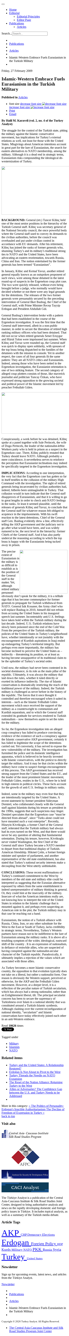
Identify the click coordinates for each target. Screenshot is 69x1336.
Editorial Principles (28, 16)
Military (14, 1043)
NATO (13, 1050)
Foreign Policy (44, 1243)
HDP (60, 1244)
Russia (48, 1250)
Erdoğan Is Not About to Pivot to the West (34, 1072)
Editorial (14, 13)
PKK (38, 1249)
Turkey (14, 1256)
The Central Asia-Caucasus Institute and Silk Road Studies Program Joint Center (36, 1329)
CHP (24, 1235)
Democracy (34, 1235)
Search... (7, 33)
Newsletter (8, 1284)
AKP (11, 1233)
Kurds (7, 1250)
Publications (16, 23)
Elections (48, 1235)
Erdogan (16, 1242)
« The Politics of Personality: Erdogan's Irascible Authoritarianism (33, 1107)
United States (35, 1258)
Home (13, 9)
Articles (21, 26)
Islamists (14, 1047)
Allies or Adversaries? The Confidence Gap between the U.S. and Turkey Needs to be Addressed (35, 1092)
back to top (8, 1116)
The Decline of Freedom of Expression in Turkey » (33, 1111)
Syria (57, 1250)
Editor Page (24, 20)
